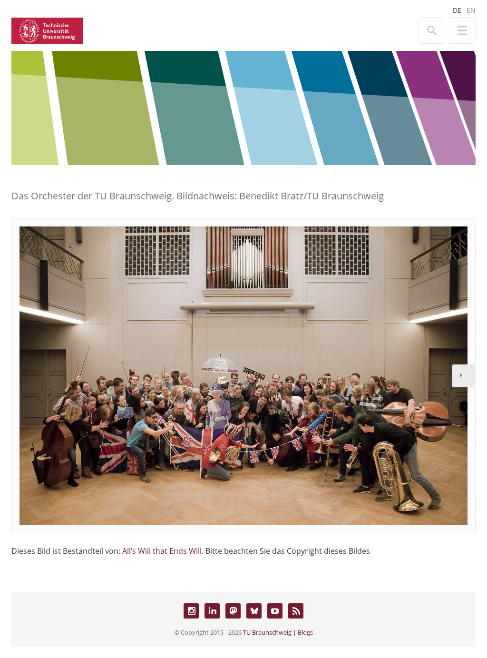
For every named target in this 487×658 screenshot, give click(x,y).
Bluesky (254, 611)
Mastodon (233, 611)
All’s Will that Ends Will (162, 551)
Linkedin (212, 611)
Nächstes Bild (463, 375)
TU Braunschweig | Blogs (278, 632)
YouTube (274, 611)
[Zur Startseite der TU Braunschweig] (47, 30)
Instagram (191, 611)
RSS (295, 611)
